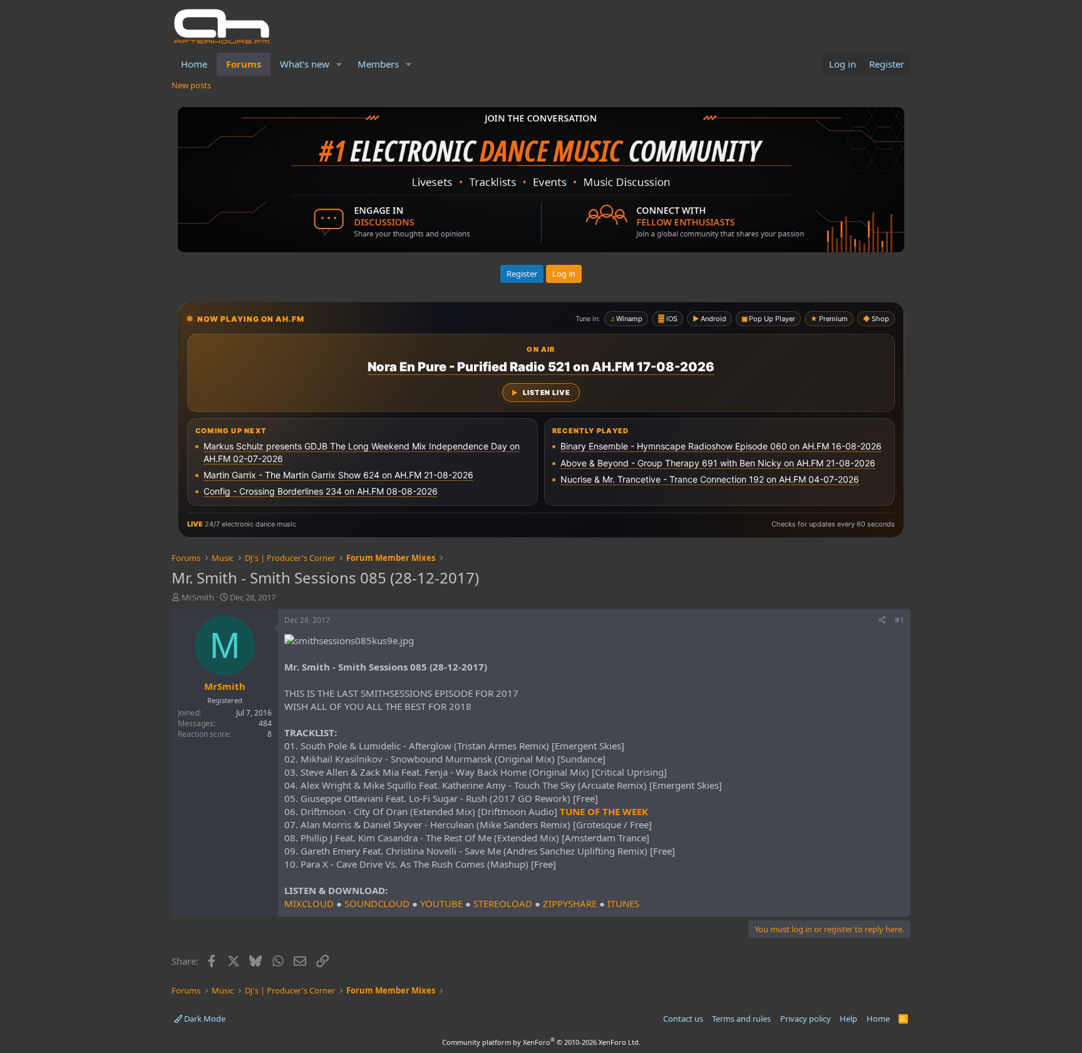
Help (848, 1018)
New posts (191, 85)
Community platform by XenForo (541, 1042)
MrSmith (198, 597)
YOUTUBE (441, 903)
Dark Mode (203, 1018)
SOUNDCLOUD (377, 903)
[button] (339, 64)
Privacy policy (805, 1018)
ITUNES (623, 903)
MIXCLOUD (309, 903)
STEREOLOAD (502, 903)
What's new (304, 64)
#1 (899, 620)
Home (194, 64)
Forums (243, 64)
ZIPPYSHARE (570, 903)
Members (378, 64)
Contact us (683, 1018)
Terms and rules (741, 1018)
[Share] (882, 621)
